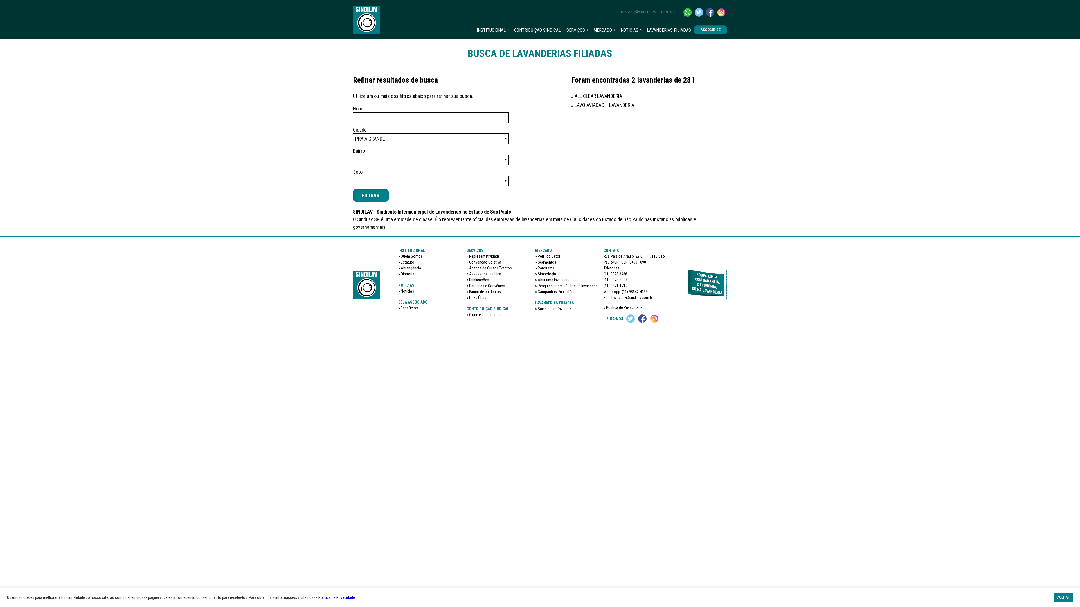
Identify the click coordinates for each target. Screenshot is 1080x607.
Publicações (479, 280)
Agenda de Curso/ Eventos (490, 268)
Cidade (360, 130)
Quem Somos (412, 256)
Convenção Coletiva (638, 12)
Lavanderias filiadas (669, 30)
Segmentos (547, 262)
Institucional (491, 30)
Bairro (359, 151)
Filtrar (370, 195)
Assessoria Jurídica (485, 274)
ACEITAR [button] (1063, 597)
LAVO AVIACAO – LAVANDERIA (602, 105)
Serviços (575, 30)
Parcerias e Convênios (487, 286)
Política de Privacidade (624, 307)
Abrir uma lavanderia (554, 280)
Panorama (546, 268)
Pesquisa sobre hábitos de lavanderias (569, 286)
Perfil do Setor (549, 256)
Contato (668, 12)
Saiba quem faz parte (555, 309)
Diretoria (407, 274)
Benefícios (409, 308)
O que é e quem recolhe (488, 314)
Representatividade (484, 256)
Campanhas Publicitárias (557, 291)
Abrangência (411, 268)
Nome (359, 109)
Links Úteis (477, 297)
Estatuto (407, 262)
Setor (358, 172)
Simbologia (547, 274)
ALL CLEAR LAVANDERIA (596, 96)
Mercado (602, 30)
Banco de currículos (485, 291)
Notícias (629, 30)
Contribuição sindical (537, 30)
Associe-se (711, 30)
